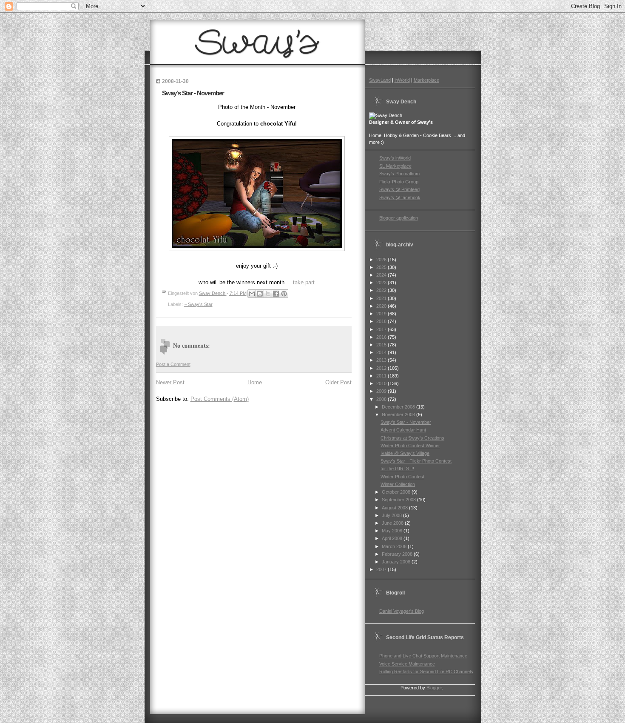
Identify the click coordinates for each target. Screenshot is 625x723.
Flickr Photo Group (398, 181)
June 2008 (393, 523)
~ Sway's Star (198, 304)
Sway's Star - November (406, 422)
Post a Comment (173, 364)
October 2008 (397, 491)
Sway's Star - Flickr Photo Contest (416, 460)
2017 (382, 329)
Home (254, 382)
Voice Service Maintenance (407, 663)
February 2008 (398, 554)
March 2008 (395, 546)
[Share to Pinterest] (284, 293)
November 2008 (399, 414)
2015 (382, 344)
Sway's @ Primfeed (399, 189)
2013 (382, 360)
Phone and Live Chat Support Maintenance (423, 655)
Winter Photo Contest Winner (410, 445)
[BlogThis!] (260, 293)
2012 (382, 368)
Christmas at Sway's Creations (412, 437)
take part (304, 282)
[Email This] (251, 293)
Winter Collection (398, 484)
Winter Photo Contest (402, 476)
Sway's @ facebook (399, 197)
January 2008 (397, 561)
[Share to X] (268, 293)
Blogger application (398, 217)
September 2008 (399, 499)
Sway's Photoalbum (399, 173)
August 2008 (395, 507)
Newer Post (170, 382)
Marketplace (426, 80)
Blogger (434, 687)
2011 (382, 375)
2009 (382, 391)
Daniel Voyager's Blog (401, 611)
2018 (382, 321)
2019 (382, 313)
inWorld (402, 80)
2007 (382, 569)
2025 (382, 267)
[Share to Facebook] (276, 293)
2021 (382, 298)
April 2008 (392, 538)
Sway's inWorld (395, 157)
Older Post (338, 382)
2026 (382, 259)
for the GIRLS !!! (397, 468)
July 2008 (392, 515)
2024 (382, 274)
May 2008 (392, 530)
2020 (382, 306)
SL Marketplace (395, 166)
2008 (382, 399)
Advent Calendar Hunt (403, 429)
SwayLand (380, 80)
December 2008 (399, 406)
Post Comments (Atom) (219, 399)
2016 (382, 337)
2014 (382, 352)
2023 (382, 282)
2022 (382, 290)
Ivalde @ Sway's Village (405, 453)
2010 (382, 383)
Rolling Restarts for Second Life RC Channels (426, 671)
